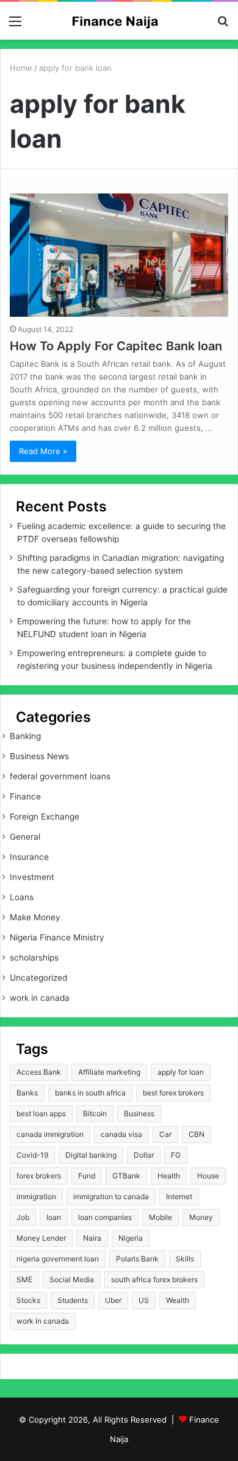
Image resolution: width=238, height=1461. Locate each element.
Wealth (177, 1300)
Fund (86, 1175)
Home (21, 68)
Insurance (29, 857)
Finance (25, 796)
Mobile (160, 1217)
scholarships (34, 957)
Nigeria (130, 1238)
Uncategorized (38, 978)
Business (139, 1113)
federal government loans (60, 776)
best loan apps (41, 1113)
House (208, 1175)
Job (22, 1217)
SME (24, 1279)
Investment (32, 877)
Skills (185, 1258)
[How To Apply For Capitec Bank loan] (119, 255)
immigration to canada (111, 1196)
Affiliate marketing (109, 1072)
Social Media (71, 1279)
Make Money (35, 917)
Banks (27, 1092)
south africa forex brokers (154, 1279)
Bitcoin (95, 1113)
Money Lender (41, 1238)
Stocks (28, 1300)
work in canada (40, 998)
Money (201, 1217)
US (144, 1300)
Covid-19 (32, 1155)
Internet (179, 1196)
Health (168, 1175)
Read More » (43, 451)
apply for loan (180, 1072)
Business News (39, 756)
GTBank (126, 1175)
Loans (22, 897)
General (25, 837)
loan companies (105, 1217)
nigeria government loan (57, 1258)
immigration (36, 1196)
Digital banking (91, 1155)
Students (72, 1300)
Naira (92, 1238)
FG (176, 1155)
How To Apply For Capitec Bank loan (116, 346)
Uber (113, 1300)
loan (53, 1217)
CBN (196, 1134)
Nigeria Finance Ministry (57, 937)
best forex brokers (173, 1092)
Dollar (144, 1155)
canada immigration (50, 1134)
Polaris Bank (137, 1258)
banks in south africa (90, 1092)
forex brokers (38, 1175)
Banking (25, 736)
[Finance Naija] (119, 20)
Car (165, 1134)
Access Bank (38, 1072)
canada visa (121, 1134)
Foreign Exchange (44, 816)
